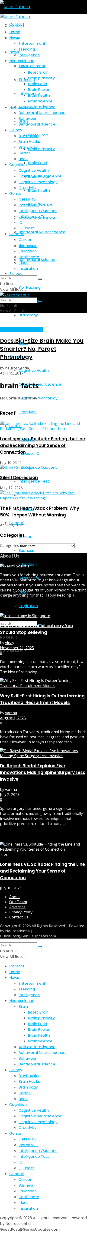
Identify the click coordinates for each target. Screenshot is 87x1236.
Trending (27, 79)
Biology (15, 273)
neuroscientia (17, 368)
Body (23, 159)
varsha (11, 712)
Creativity (27, 412)
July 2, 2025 (9, 794)
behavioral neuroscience (21, 329)
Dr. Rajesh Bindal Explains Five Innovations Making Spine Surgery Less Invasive (42, 772)
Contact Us (18, 917)
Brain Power (39, 89)
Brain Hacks (29, 141)
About (14, 896)
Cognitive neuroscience (40, 384)
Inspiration (28, 606)
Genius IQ (27, 199)
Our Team (18, 901)
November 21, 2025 (17, 647)
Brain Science (40, 204)
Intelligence (29, 55)
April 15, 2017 (11, 373)
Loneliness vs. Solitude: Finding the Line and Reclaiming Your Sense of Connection (42, 445)
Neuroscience (21, 60)
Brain (23, 66)
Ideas (23, 262)
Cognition (18, 164)
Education (28, 251)
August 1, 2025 (13, 717)
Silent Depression (19, 477)
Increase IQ (29, 453)
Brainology (28, 315)
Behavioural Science (37, 124)
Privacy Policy (20, 912)
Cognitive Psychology (38, 398)
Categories (9, 545)
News (14, 37)
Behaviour (28, 118)
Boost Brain (38, 72)
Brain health (39, 190)
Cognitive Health (34, 370)
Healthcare (29, 257)
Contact (17, 26)
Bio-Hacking (30, 287)
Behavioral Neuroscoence (42, 232)
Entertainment (32, 66)
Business (26, 550)
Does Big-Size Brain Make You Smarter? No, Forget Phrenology (42, 349)
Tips (4, 854)
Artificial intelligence (37, 107)
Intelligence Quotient (38, 467)
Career (25, 536)
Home (14, 32)
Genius (15, 193)
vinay (9, 642)
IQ (21, 222)
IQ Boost (26, 228)
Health (25, 153)
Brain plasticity (41, 149)
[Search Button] (40, 279)
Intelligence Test (34, 481)
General (16, 234)
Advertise (17, 906)
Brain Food (37, 162)
